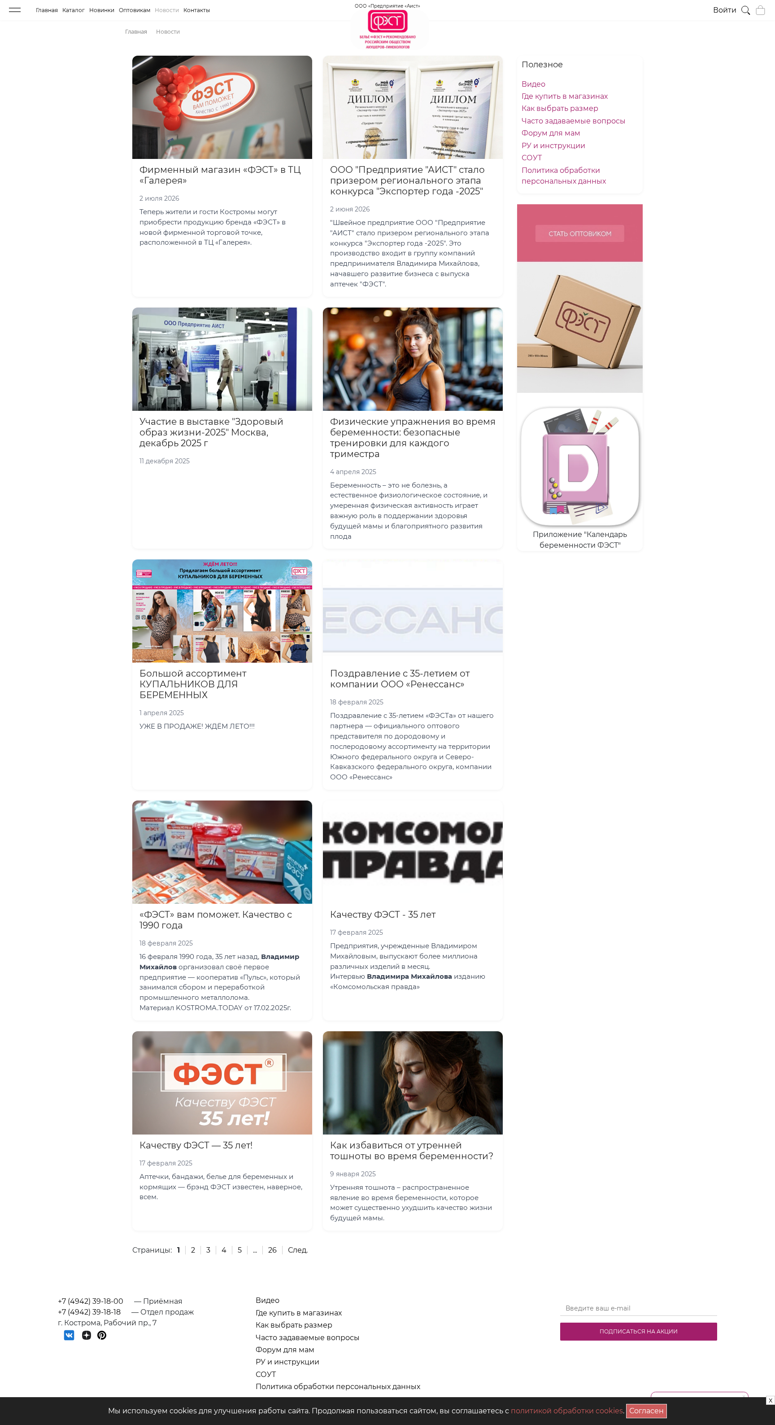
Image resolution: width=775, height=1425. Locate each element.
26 (272, 1250)
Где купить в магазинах (565, 96)
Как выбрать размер (560, 108)
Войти (724, 10)
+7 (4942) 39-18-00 (90, 1301)
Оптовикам (134, 10)
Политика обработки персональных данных (338, 1386)
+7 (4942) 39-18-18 (89, 1312)
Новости (167, 10)
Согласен (648, 1409)
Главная (47, 10)
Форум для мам (551, 133)
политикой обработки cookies (567, 1411)
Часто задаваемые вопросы (574, 121)
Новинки (101, 10)
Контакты (196, 10)
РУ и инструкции (553, 145)
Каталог (73, 10)
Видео (533, 84)
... (255, 1250)
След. (298, 1250)
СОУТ (532, 158)
